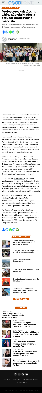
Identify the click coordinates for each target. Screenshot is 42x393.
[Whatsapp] (10, 32)
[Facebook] (3, 32)
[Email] (17, 32)
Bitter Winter (19, 178)
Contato (7, 379)
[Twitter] (6, 32)
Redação (13, 40)
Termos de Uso (22, 382)
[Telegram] (13, 32)
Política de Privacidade (30, 379)
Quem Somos (16, 379)
